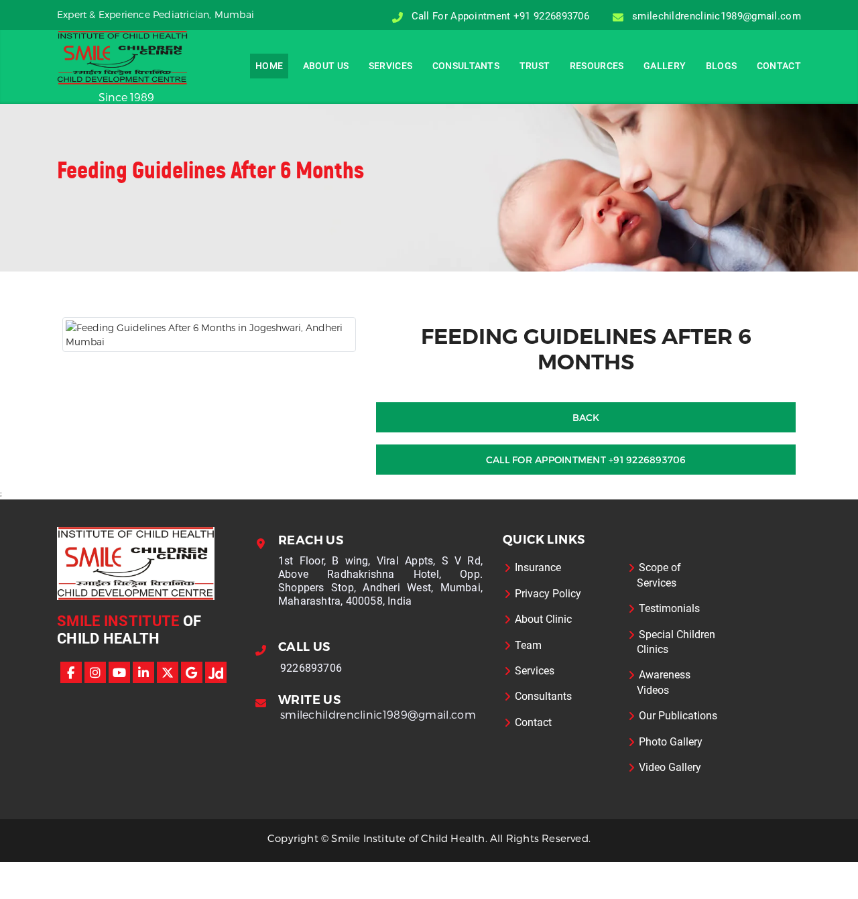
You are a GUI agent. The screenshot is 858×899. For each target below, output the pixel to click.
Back (586, 417)
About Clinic (543, 619)
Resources (597, 65)
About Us (326, 65)
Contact (779, 65)
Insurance (538, 567)
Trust (534, 65)
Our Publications (678, 715)
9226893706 (311, 668)
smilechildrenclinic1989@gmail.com (378, 714)
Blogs (721, 65)
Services (390, 65)
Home (269, 65)
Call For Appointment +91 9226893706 (586, 459)
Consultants (465, 65)
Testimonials (669, 608)
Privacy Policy (548, 593)
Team (528, 645)
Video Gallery (670, 767)
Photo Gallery (670, 741)
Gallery (665, 65)
